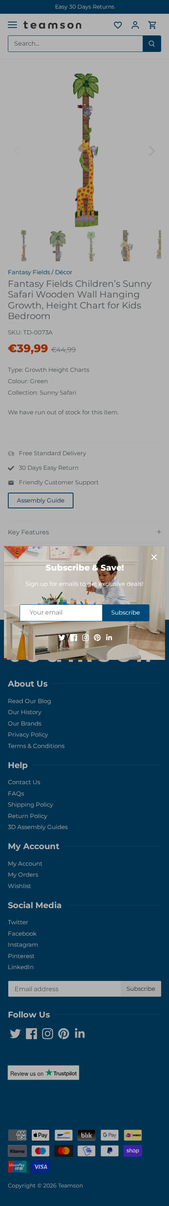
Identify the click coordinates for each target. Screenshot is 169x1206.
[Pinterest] (97, 637)
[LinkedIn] (109, 637)
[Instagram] (85, 637)
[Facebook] (73, 637)
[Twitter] (62, 637)
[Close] (154, 557)
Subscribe (125, 612)
